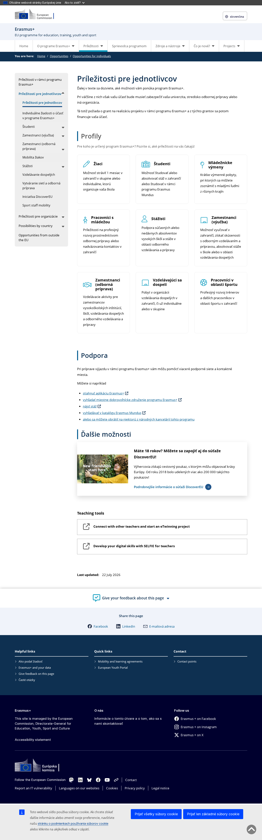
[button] (97, 626)
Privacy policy (135, 788)
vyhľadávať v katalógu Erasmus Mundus (112, 413)
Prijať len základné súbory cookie (213, 814)
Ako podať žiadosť (30, 661)
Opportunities (59, 56)
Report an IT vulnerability (33, 788)
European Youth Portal (113, 667)
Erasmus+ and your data (35, 667)
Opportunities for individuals (92, 56)
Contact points (186, 661)
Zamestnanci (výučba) (224, 219)
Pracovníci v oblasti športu (224, 282)
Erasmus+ (23, 710)
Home (23, 46)
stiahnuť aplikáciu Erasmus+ (103, 393)
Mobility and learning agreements (120, 661)
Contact (131, 780)
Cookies (112, 788)
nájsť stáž (90, 406)
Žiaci (98, 164)
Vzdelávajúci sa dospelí (167, 282)
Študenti (162, 164)
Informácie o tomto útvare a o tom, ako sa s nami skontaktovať (128, 721)
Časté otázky (27, 680)
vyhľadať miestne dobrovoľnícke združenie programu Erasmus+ (130, 400)
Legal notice (160, 788)
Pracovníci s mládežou (102, 219)
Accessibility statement (33, 740)
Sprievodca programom (129, 46)
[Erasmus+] (37, 14)
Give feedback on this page (36, 674)
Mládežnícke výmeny (220, 165)
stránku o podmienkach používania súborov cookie (73, 823)
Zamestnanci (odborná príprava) (107, 284)
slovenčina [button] (237, 16)
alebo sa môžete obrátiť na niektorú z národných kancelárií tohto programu (138, 419)
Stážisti (158, 219)
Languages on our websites (79, 788)
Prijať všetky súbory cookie (156, 814)
